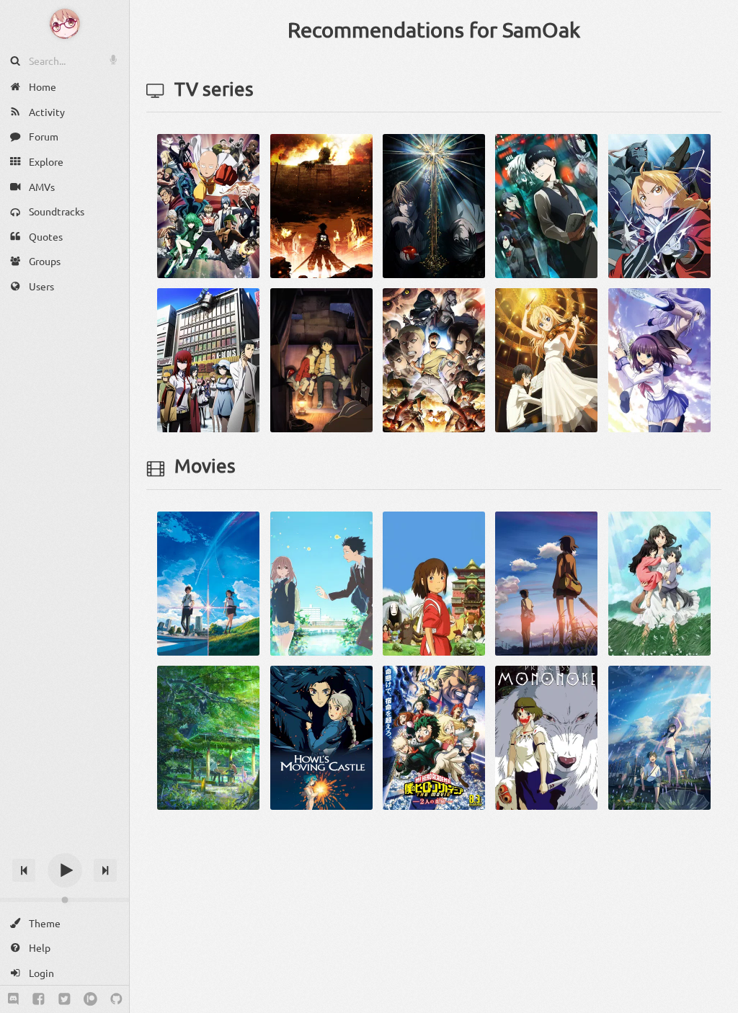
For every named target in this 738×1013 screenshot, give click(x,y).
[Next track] (105, 870)
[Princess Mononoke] (546, 736)
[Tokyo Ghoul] (546, 204)
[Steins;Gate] (208, 358)
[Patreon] (90, 999)
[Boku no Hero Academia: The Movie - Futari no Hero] (434, 736)
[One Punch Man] (208, 204)
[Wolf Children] (659, 582)
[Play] (65, 870)
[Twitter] (64, 999)
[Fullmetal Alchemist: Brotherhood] (659, 204)
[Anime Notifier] (65, 24)
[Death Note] (434, 204)
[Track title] (64, 844)
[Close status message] (716, 1002)
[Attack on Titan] (321, 204)
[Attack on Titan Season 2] (434, 358)
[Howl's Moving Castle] (321, 736)
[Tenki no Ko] (659, 736)
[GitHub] (116, 999)
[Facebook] (38, 999)
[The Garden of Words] (208, 736)
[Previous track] (23, 870)
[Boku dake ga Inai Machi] (321, 358)
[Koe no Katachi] (321, 582)
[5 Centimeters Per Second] (546, 582)
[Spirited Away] (434, 582)
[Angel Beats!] (659, 358)
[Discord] (13, 999)
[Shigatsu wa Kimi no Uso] (546, 358)
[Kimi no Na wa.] (208, 582)
